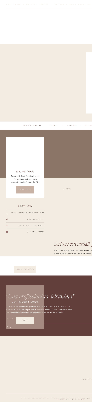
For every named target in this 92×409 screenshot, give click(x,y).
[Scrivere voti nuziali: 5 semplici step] (45, 83)
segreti (67, 189)
